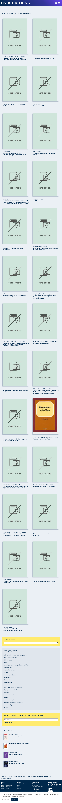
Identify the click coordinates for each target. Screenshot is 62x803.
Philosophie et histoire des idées (13, 687)
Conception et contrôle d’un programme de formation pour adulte (15, 439)
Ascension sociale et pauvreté (42, 106)
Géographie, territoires (10, 670)
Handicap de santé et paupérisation (44, 486)
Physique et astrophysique (11, 690)
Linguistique (7, 677)
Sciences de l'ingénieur (10, 700)
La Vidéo (35, 200)
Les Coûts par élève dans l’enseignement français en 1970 (13, 629)
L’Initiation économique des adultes (44, 581)
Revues (6, 697)
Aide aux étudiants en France (42, 439)
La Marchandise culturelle (41, 343)
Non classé (7, 685)
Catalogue (15, 776)
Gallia (18, 786)
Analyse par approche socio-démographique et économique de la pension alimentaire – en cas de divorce (15, 155)
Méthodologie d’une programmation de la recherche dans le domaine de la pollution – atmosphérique (16, 344)
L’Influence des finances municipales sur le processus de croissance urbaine (16, 487)
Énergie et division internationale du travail (44, 154)
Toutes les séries (5, 788)
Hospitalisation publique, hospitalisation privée (15, 391)
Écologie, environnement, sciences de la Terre (16, 665)
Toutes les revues (5, 786)
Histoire (6, 672)
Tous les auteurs (5, 783)
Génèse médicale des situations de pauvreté (44, 534)
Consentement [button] (6, 799)
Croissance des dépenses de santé (44, 58)
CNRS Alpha (35, 785)
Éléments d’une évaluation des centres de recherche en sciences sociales (15, 534)
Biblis (33, 783)
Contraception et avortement (12, 106)
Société (6, 707)
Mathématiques (8, 682)
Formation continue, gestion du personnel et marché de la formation (14, 59)
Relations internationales (11, 695)
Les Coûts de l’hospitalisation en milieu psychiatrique (15, 582)
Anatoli (18, 785)
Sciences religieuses (10, 705)
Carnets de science (21, 783)
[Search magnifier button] (57, 643)
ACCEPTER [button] (14, 799)
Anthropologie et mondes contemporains (15, 655)
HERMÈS (19, 788)
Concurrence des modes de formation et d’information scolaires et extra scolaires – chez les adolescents (46, 392)
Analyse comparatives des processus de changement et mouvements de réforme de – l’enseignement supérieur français (16, 202)
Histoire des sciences (10, 675)
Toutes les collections (28, 776)
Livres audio (7, 680)
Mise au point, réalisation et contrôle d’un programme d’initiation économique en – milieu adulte (45, 297)
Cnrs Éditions (6, 776)
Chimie (5, 662)
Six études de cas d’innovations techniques (13, 249)
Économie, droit (8, 667)
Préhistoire (7, 692)
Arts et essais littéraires (10, 657)
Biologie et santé (8, 660)
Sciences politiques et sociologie (13, 702)
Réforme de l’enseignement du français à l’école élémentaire (45, 249)
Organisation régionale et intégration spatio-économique (14, 296)
